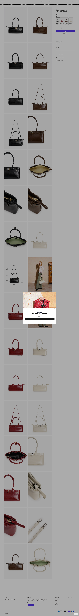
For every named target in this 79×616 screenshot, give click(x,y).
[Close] (54, 308)
